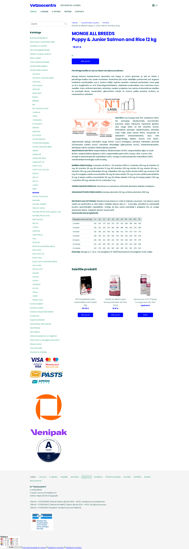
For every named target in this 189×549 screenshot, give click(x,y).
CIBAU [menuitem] (34, 116)
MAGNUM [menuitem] (36, 200)
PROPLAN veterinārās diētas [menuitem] (43, 246)
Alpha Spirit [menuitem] (36, 93)
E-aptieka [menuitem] (56, 11)
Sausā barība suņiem (90, 22)
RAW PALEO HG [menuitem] (38, 254)
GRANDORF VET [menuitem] (38, 162)
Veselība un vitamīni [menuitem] (38, 46)
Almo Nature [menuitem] (37, 85)
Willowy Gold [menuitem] (37, 300)
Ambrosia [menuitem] (36, 82)
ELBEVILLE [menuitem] (35, 127)
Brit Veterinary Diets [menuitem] (40, 108)
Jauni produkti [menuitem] (36, 348)
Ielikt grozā (85, 61)
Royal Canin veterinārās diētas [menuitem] (44, 261)
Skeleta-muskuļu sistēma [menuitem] (40, 54)
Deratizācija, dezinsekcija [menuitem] (40, 324)
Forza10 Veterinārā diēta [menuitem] (42, 147)
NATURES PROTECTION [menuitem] (41, 215)
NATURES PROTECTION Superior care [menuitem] (46, 212)
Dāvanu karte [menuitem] (35, 344)
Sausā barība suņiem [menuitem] (39, 70)
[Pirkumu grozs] (143, 5)
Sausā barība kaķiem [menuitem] (39, 66)
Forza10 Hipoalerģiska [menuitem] (40, 143)
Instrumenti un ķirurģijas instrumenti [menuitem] (45, 340)
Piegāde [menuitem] (68, 11)
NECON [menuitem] (35, 223)
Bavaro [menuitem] (35, 97)
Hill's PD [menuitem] (35, 173)
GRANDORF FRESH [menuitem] (39, 158)
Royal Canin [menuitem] (37, 258)
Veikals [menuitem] (33, 11)
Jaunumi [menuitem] (44, 11)
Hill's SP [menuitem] (35, 177)
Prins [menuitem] (34, 238)
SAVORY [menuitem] (35, 277)
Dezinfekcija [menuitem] (35, 328)
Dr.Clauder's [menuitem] (37, 124)
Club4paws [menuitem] (37, 120)
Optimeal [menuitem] (36, 231)
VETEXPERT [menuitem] (36, 284)
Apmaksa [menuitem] (75, 477)
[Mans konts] (148, 5)
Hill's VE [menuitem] (35, 181)
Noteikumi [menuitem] (98, 477)
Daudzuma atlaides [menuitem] (38, 352)
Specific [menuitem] (35, 273)
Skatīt (145, 315)
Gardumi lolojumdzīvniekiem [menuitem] (42, 312)
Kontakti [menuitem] (79, 11)
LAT (156, 5)
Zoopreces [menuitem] (34, 316)
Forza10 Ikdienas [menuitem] (38, 139)
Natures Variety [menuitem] (38, 208)
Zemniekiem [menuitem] (35, 332)
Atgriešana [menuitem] (86, 477)
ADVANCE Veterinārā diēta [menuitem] (43, 78)
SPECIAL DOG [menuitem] (37, 269)
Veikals (75, 22)
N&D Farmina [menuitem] (37, 219)
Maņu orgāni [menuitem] (35, 58)
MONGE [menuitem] (35, 193)
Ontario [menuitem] (35, 227)
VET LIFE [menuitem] (35, 288)
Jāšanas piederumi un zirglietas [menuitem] (43, 336)
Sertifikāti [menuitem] (137, 477)
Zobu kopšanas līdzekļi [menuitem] (39, 62)
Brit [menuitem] (33, 104)
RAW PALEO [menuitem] (36, 250)
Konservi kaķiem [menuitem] (36, 304)
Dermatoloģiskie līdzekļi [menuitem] (39, 50)
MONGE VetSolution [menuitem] (40, 196)
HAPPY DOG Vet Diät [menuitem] (40, 170)
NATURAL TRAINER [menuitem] (39, 204)
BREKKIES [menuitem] (35, 101)
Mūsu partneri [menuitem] (36, 480)
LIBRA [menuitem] (34, 189)
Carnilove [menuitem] (36, 112)
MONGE (106, 22)
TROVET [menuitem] (35, 281)
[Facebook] (152, 528)
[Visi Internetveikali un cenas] (33, 547)
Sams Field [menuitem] (36, 265)
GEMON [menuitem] (35, 150)
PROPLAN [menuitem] (36, 242)
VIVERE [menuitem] (35, 296)
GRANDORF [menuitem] (36, 154)
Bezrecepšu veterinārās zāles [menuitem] (42, 42)
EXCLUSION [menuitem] (36, 135)
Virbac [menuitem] (35, 292)
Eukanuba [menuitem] (36, 131)
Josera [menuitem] (35, 185)
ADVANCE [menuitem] (36, 74)
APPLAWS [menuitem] (36, 89)
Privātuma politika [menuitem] (113, 477)
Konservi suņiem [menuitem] (37, 308)
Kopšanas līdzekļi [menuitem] (37, 320)
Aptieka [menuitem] (147, 477)
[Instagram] (157, 528)
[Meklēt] (138, 5)
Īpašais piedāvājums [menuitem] (39, 38)
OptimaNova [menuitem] (37, 235)
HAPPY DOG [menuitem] (37, 166)
